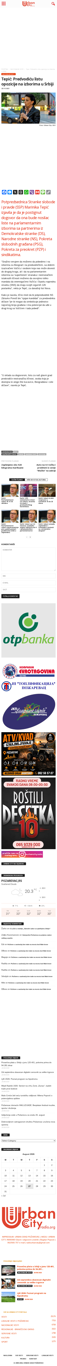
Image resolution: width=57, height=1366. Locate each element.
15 (44, 1176)
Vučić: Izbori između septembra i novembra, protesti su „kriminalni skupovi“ (46, 527)
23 (52, 1181)
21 (37, 1181)
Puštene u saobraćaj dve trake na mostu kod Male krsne (27, 944)
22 (44, 1181)
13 (29, 1176)
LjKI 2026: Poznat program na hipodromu (19, 1079)
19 (21, 1181)
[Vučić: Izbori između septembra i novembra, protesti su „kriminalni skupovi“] (47, 516)
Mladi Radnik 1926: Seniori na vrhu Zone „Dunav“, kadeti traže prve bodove (26, 1087)
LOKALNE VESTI (48, 1355)
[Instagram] (26, 1248)
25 (13, 1186)
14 (37, 1176)
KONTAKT (33, 1359)
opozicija (41, 454)
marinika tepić (31, 454)
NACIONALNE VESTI (8, 74)
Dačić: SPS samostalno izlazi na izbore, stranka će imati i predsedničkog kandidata (27, 502)
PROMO (23, 1359)
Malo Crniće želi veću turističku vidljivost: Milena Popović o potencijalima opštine (26, 1097)
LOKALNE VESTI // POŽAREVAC (15, 1321)
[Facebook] (20, 1248)
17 (5, 1181)
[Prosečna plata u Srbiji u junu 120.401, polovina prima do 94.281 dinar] (8, 1270)
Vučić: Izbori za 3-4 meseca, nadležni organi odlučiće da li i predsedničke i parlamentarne (28, 527)
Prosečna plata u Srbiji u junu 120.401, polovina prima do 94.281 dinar (26, 1063)
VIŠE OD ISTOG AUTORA (36, 480)
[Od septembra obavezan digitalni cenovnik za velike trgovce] (8, 1283)
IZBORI (21, 454)
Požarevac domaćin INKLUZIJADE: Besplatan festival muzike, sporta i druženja (28, 1106)
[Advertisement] (28, 37)
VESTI (4, 1317)
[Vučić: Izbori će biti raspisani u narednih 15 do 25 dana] (47, 490)
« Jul (3, 1196)
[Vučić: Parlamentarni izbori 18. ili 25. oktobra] (10, 490)
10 (5, 1176)
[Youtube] (37, 1248)
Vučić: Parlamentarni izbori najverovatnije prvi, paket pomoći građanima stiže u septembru (10, 528)
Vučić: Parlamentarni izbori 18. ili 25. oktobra (7, 500)
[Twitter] (31, 1248)
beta (15, 452)
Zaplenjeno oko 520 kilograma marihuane (12, 466)
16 (52, 1176)
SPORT (20, 1299)
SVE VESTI (19, 1355)
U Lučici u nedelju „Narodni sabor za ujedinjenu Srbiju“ (30, 928)
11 (13, 1176)
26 (21, 1186)
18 (13, 1181)
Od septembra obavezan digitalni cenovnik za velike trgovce (27, 1072)
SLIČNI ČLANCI (17, 480)
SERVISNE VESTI (9, 1334)
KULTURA (5, 1338)
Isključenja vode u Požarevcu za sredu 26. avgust (23, 1115)
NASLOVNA (7, 1355)
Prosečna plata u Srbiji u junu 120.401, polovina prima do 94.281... (35, 1267)
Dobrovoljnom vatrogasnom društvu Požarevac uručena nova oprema (28, 1123)
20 (29, 1181)
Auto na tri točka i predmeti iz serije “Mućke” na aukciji (46, 467)
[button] (53, 4)
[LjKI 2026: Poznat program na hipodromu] (8, 1297)
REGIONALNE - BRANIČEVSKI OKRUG (17, 1329)
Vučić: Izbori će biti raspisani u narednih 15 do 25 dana (46, 500)
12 (21, 1176)
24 (5, 1186)
